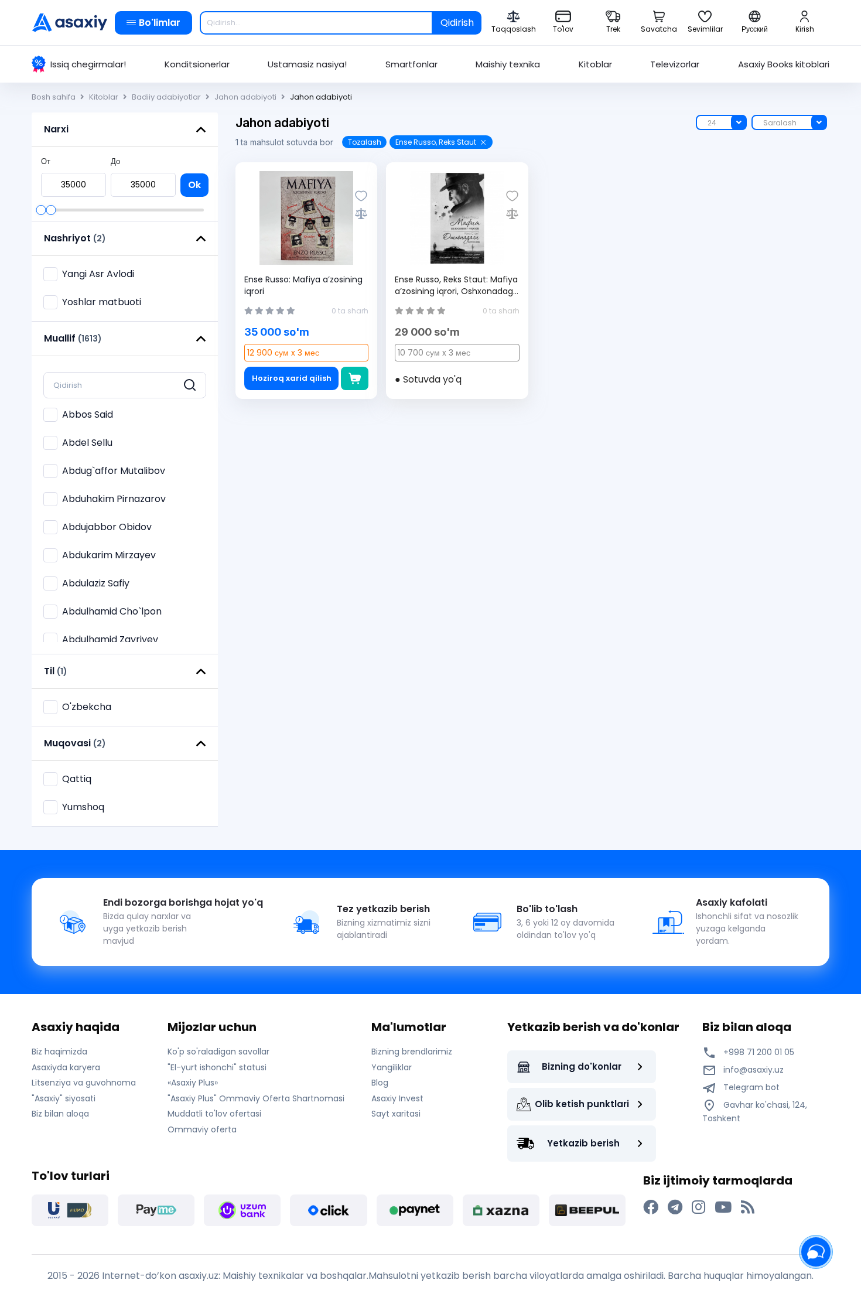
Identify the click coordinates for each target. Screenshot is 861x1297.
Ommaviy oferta (202, 1129)
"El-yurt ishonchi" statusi (217, 1067)
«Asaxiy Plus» (193, 1082)
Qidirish (457, 22)
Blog (379, 1082)
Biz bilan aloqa (60, 1113)
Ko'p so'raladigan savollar (218, 1051)
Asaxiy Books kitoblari (783, 64)
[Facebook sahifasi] (650, 1207)
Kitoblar (595, 64)
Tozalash (364, 142)
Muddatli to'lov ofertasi (214, 1113)
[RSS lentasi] (747, 1207)
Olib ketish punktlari (582, 1104)
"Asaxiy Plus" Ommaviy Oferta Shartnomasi (256, 1098)
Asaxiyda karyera (66, 1067)
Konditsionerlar (197, 64)
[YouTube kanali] (723, 1207)
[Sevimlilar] (361, 196)
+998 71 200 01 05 (757, 1052)
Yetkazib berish (583, 1143)
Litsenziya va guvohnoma (84, 1082)
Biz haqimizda (59, 1051)
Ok (194, 185)
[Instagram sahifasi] (698, 1207)
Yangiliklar (391, 1067)
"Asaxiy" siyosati (63, 1098)
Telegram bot (750, 1087)
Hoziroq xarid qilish (292, 378)
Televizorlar (674, 64)
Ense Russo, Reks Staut (435, 142)
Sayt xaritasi (396, 1113)
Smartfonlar (411, 64)
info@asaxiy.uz (753, 1070)
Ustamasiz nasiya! (307, 64)
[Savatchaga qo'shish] (354, 378)
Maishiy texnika (508, 64)
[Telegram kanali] (675, 1207)
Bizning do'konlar (581, 1066)
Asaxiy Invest (397, 1098)
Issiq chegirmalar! (88, 64)
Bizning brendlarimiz (411, 1051)
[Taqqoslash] (361, 213)
